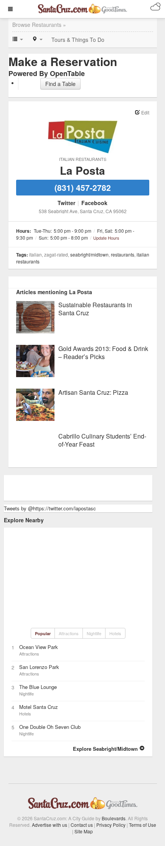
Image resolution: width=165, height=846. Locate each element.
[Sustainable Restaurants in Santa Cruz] (35, 316)
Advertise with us (49, 824)
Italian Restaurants (82, 159)
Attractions (69, 633)
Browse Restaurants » (39, 24)
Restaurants (122, 254)
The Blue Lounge (38, 686)
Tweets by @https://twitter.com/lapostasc (50, 508)
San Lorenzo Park (39, 667)
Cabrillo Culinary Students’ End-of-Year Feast (102, 440)
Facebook (94, 203)
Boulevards (113, 818)
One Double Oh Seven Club (50, 726)
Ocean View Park (38, 647)
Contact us (82, 824)
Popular (43, 633)
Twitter (66, 203)
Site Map (83, 831)
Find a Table (60, 84)
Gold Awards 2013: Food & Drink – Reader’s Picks (103, 352)
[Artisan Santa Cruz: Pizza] (35, 403)
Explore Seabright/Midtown (106, 748)
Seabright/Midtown (89, 254)
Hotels (115, 633)
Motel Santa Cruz (38, 706)
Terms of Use (142, 824)
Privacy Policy (110, 824)
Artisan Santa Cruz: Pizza (93, 392)
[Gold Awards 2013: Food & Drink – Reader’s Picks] (35, 360)
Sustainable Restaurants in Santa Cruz (95, 308)
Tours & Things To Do (77, 39)
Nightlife (94, 633)
